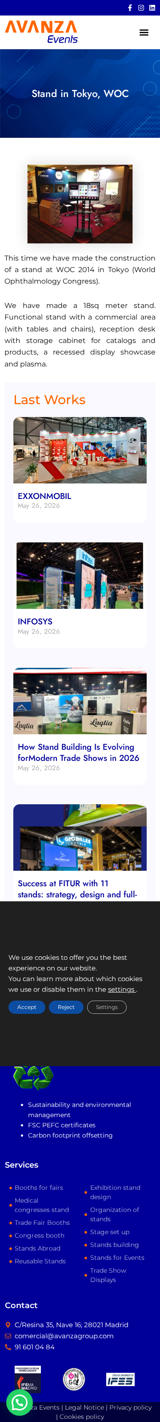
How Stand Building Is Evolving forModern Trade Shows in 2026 (79, 752)
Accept (26, 1007)
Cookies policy (82, 1417)
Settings (107, 1007)
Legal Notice (84, 1407)
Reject (66, 1007)
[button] (143, 32)
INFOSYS (35, 621)
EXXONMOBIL (44, 496)
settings (122, 990)
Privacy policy (130, 1407)
